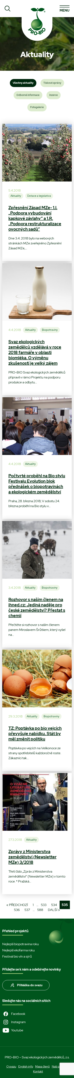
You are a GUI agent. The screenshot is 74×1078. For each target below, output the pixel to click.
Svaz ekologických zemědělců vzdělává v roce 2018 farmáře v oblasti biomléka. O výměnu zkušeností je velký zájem (34, 352)
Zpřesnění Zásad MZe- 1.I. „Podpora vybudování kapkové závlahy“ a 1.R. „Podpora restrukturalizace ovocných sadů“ (34, 218)
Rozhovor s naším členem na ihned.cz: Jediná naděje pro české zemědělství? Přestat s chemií (36, 607)
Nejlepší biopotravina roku (20, 944)
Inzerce (53, 95)
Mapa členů (42, 1066)
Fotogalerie (37, 107)
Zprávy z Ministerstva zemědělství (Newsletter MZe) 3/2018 (32, 857)
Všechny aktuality (23, 83)
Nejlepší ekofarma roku (18, 950)
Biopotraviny (50, 330)
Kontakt (38, 1071)
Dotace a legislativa (39, 196)
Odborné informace (27, 95)
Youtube (17, 1030)
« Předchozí (17, 905)
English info (25, 1066)
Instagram (18, 1022)
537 (27, 910)
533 (43, 905)
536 (17, 910)
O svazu (11, 1066)
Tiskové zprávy (52, 83)
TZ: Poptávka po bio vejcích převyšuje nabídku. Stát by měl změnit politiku (35, 734)
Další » (54, 910)
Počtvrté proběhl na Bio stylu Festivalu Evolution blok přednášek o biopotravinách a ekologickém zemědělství (36, 484)
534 (54, 905)
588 (40, 910)
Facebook (18, 1014)
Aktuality (15, 196)
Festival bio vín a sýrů (17, 956)
